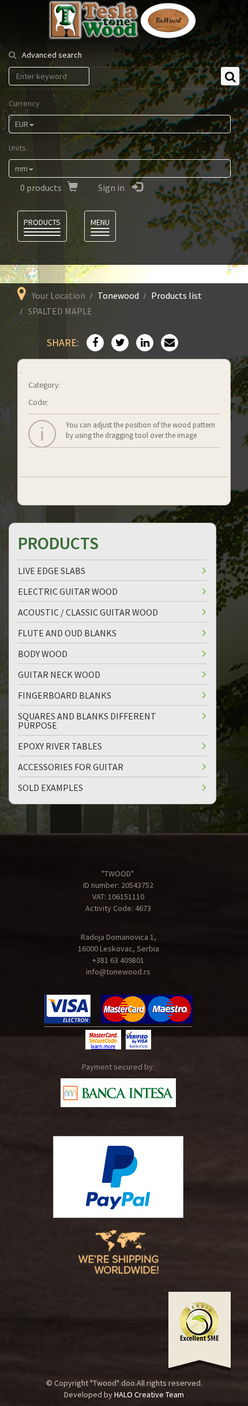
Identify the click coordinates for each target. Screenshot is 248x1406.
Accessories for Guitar (70, 767)
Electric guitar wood (68, 591)
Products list (176, 295)
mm (21, 168)
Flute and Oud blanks (67, 633)
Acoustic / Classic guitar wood (88, 612)
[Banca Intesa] (118, 1092)
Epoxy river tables (60, 746)
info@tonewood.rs (118, 971)
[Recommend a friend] (166, 343)
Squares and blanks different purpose (87, 720)
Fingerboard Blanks (64, 695)
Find (230, 76)
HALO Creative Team (149, 1394)
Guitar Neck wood (59, 674)
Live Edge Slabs (51, 570)
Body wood (42, 653)
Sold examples (50, 787)
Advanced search (52, 55)
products (41, 187)
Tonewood (118, 295)
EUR (21, 124)
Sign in (112, 187)
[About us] (118, 1260)
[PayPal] (118, 1177)
